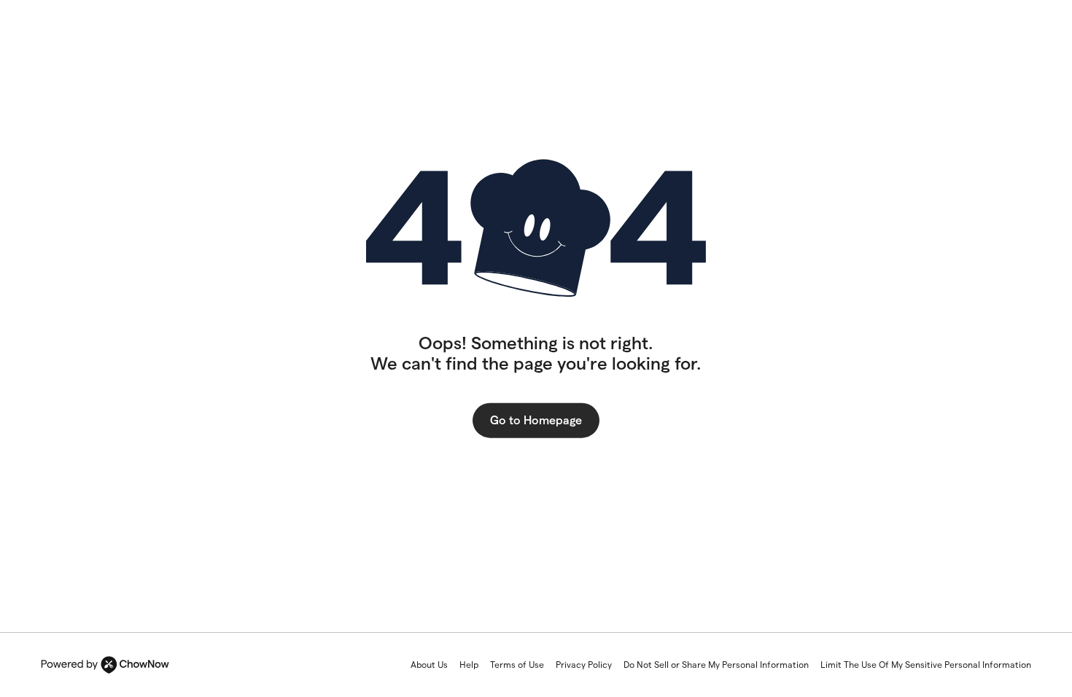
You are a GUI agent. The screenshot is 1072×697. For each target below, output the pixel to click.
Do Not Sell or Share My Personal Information (716, 664)
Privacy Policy (584, 664)
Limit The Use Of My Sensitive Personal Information (925, 664)
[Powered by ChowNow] (105, 665)
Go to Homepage (536, 419)
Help (468, 664)
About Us (429, 664)
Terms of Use (517, 664)
